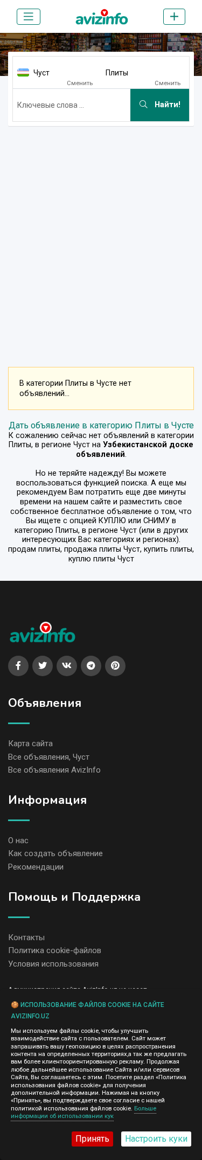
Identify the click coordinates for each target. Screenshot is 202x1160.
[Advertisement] (101, 236)
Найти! (166, 104)
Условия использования (53, 964)
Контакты (26, 937)
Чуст (41, 73)
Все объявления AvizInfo (54, 770)
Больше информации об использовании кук (83, 1112)
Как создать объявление (55, 853)
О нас (18, 840)
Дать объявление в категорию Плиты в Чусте (101, 425)
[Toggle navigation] (28, 17)
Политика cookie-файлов (54, 950)
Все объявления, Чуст (48, 757)
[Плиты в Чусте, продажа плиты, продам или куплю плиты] (101, 14)
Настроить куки (156, 1139)
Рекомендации (36, 867)
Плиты (117, 73)
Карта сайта (30, 743)
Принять (92, 1139)
